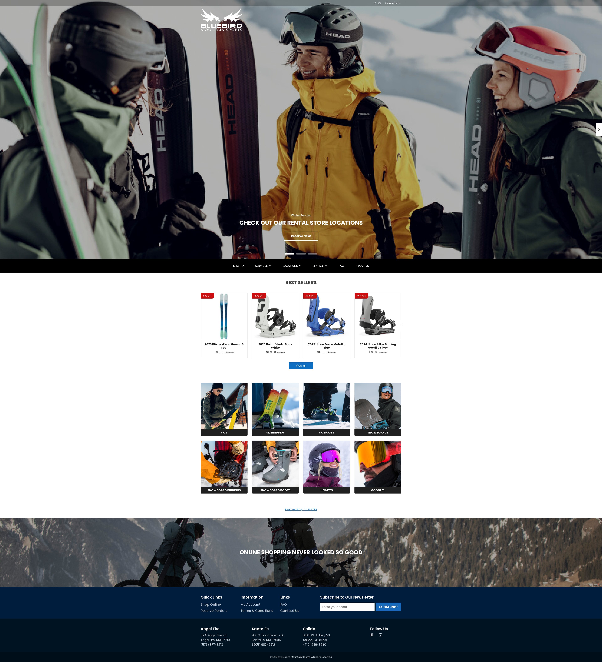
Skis (224, 432)
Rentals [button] (319, 266)
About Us (362, 266)
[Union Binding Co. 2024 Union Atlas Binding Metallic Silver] (378, 316)
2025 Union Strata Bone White (275, 345)
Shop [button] (237, 266)
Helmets (326, 490)
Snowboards (377, 432)
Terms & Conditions (256, 610)
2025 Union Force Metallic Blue (326, 345)
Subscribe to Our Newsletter (347, 597)
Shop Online (211, 604)
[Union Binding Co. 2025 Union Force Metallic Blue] (326, 316)
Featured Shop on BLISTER (301, 509)
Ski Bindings (275, 432)
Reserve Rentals (214, 610)
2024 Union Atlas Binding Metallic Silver (378, 345)
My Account (250, 604)
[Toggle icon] (375, 3)
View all (301, 366)
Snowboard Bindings (224, 490)
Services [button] (262, 266)
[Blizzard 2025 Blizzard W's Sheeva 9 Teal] (224, 316)
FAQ (341, 266)
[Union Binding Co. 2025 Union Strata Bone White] (275, 316)
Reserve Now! (301, 236)
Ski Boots (326, 432)
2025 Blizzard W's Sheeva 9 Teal (224, 345)
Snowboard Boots (275, 490)
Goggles (378, 490)
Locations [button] (291, 266)
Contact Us (289, 610)
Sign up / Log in (392, 3)
